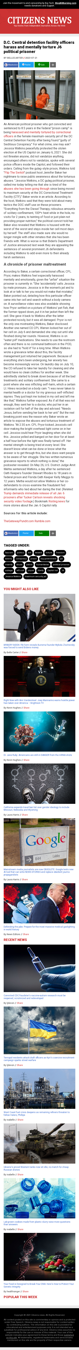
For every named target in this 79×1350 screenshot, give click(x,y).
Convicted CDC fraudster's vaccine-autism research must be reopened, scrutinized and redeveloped (35, 996)
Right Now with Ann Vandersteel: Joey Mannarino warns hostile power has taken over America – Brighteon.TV (39, 701)
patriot (29, 564)
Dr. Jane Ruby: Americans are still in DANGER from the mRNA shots (38, 755)
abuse (19, 564)
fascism (9, 552)
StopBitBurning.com (65, 3)
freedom (60, 552)
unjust (31, 570)
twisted (38, 552)
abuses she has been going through (26, 188)
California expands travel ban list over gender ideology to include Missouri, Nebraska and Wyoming (36, 808)
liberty (41, 570)
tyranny (8, 559)
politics (20, 552)
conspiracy (21, 559)
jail (61, 559)
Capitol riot (52, 570)
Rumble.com (42, 521)
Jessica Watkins (13, 576)
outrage (9, 570)
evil (29, 552)
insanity (8, 564)
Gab (42, 65)
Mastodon (13, 65)
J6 (63, 570)
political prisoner (61, 564)
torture (49, 552)
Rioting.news (57, 501)
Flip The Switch (14, 172)
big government (48, 559)
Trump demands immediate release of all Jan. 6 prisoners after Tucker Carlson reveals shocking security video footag (34, 497)
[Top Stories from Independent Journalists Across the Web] (39, 28)
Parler (27, 65)
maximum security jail (35, 576)
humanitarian (42, 564)
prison (33, 559)
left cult (20, 570)
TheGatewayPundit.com (19, 521)
